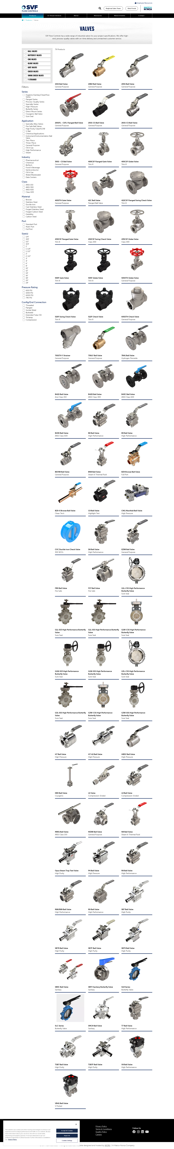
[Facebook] (134, 1132)
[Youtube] (147, 1132)
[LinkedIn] (142, 1132)
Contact (141, 16)
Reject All (67, 1135)
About (76, 16)
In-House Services (54, 16)
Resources (98, 16)
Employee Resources (144, 3)
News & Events (119, 16)
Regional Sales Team (113, 8)
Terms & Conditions (104, 1129)
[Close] (76, 1124)
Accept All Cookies (67, 1130)
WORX (107, 1145)
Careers (99, 1134)
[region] (41, 1133)
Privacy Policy (101, 1126)
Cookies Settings (67, 1140)
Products (32, 16)
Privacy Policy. (12, 1139)
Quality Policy (101, 1132)
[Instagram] (138, 1132)
